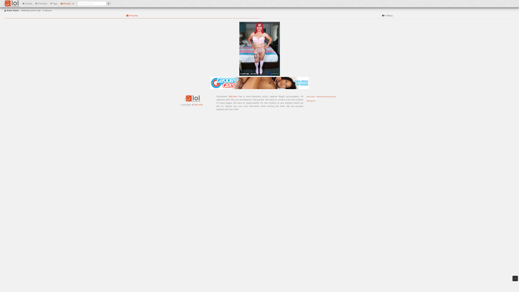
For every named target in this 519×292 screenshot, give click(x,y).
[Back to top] (515, 278)
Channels (42, 3)
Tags (54, 3)
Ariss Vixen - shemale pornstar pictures (321, 97)
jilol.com (198, 104)
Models (67, 3)
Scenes (28, 3)
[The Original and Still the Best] (259, 88)
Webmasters (311, 101)
